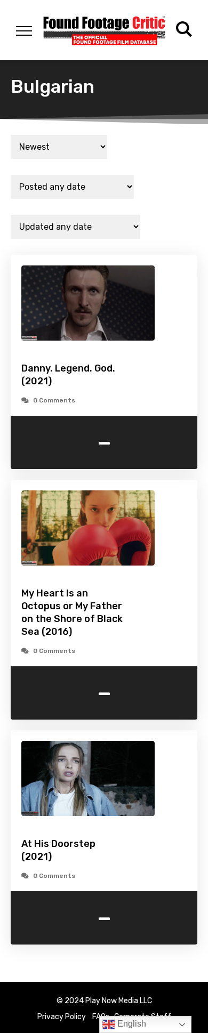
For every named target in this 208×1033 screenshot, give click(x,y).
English (130, 1023)
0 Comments (54, 400)
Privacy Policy (61, 1016)
